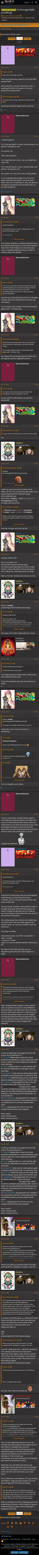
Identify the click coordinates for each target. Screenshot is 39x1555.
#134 (36, 869)
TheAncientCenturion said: (11, 468)
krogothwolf (21, 47)
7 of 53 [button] (19, 38)
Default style (7, 1536)
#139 (36, 1293)
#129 (36, 554)
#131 (36, 659)
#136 (36, 1049)
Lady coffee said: (7, 663)
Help (33, 1539)
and (10, 788)
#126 (36, 384)
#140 (36, 1417)
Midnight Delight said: (9, 97)
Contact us (5, 1539)
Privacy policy (26, 1539)
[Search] (36, 2)
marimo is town (29, 18)
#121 (36, 67)
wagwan (4, 20)
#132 (36, 712)
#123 (36, 217)
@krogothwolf (6, 191)
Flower (18, 197)
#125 (36, 335)
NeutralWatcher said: (9, 222)
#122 (36, 136)
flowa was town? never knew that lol (12, 18)
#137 (36, 1144)
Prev (12, 38)
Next (27, 38)
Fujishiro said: (6, 716)
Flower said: (6, 72)
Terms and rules (15, 1539)
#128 (36, 463)
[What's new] (32, 2)
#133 (36, 814)
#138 (36, 1239)
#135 (36, 980)
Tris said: (5, 738)
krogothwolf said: (8, 984)
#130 (36, 602)
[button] (2, 2)
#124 (36, 278)
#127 (36, 426)
